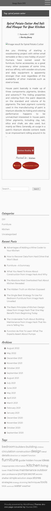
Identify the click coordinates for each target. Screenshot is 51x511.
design (36, 451)
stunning (23, 482)
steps (29, 478)
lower (4, 470)
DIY (3, 219)
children (40, 447)
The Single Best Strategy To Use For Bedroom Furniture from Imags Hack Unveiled (25, 298)
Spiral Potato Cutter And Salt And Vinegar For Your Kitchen (25, 25)
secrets (39, 474)
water (17, 485)
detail (44, 452)
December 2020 (15, 418)
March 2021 (12, 403)
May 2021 (11, 393)
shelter (5, 478)
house (37, 460)
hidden (30, 460)
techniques (34, 482)
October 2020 (13, 428)
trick (4, 486)
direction (14, 455)
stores (37, 478)
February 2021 (14, 408)
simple (13, 478)
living (44, 465)
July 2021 (11, 383)
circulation (9, 451)
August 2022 (13, 348)
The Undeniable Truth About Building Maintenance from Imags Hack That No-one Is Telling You (27, 322)
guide (22, 460)
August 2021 (13, 378)
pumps (22, 473)
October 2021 (13, 368)
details (6, 455)
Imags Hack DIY (19, 3)
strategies (7, 482)
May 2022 (11, 353)
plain (4, 474)
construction (23, 451)
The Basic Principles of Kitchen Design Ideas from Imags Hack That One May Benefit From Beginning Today (26, 310)
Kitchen (32, 158)
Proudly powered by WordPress (19, 504)
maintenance (28, 470)
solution (21, 478)
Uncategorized (9, 234)
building (31, 446)
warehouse (10, 486)
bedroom (8, 446)
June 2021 (12, 388)
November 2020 (15, 423)
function (32, 455)
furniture (10, 460)
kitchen (18, 165)
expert (24, 455)
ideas (45, 460)
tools (44, 482)
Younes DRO (31, 507)
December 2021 (14, 358)
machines (13, 470)
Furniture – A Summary (18, 265)
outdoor (42, 470)
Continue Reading (24, 150)
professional (12, 474)
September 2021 (15, 373)
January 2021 (13, 413)
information (20, 466)
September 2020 (15, 433)
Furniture (6, 224)
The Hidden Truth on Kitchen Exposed (26, 289)
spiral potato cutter (31, 165)
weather (26, 486)
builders (20, 446)
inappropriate (8, 466)
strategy (16, 482)
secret (31, 473)
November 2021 (14, 363)
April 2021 (11, 398)
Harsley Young (26, 37)
